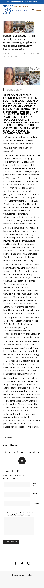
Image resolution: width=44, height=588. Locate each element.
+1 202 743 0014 (33, 2)
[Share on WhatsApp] (14, 452)
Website (35, 503)
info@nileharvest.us (17, 2)
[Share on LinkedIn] (22, 452)
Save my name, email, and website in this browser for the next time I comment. (20, 514)
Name (35, 485)
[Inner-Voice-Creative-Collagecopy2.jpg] (19, 27)
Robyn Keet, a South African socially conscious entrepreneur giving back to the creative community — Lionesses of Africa (20, 42)
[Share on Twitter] (10, 452)
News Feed (35, 53)
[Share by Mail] (39, 452)
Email (35, 495)
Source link (8, 438)
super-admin (12, 57)
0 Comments (22, 53)
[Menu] (37, 9)
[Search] (31, 9)
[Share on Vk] (30, 452)
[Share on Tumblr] (26, 452)
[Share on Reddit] (34, 452)
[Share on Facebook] (5, 452)
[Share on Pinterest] (18, 452)
